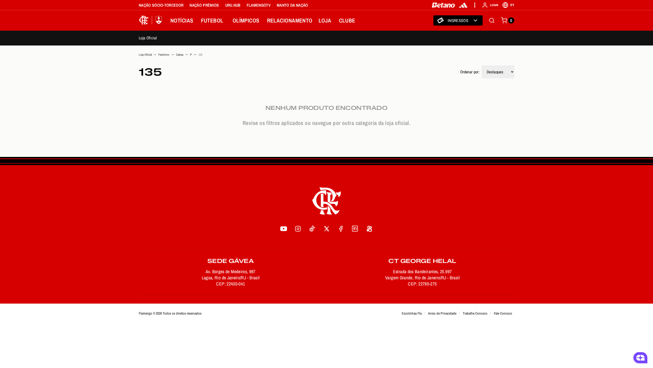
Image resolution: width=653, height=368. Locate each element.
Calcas (179, 55)
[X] (326, 228)
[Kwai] (369, 228)
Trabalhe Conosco (475, 313)
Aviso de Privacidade (442, 313)
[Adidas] (463, 5)
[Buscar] (492, 20)
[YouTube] (284, 228)
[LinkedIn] (355, 228)
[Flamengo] (151, 20)
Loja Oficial (148, 38)
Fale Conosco (503, 313)
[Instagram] (298, 228)
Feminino (163, 55)
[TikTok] (312, 228)
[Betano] (443, 5)
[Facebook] (341, 228)
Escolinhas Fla (412, 313)
